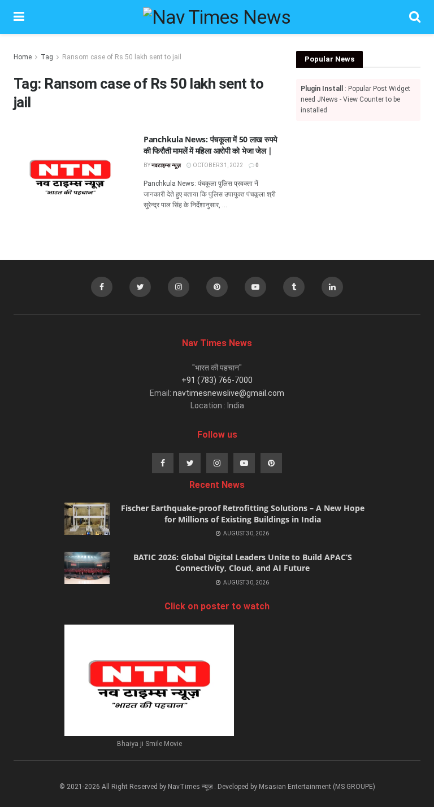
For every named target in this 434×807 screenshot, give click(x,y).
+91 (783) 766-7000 (217, 380)
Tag (47, 57)
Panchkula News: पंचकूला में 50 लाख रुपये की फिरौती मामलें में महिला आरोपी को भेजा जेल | (210, 145)
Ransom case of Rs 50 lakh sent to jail (121, 57)
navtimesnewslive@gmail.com (228, 393)
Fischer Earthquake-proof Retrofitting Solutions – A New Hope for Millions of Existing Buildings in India (242, 514)
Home (23, 57)
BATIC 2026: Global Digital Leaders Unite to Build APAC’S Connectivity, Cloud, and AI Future (242, 563)
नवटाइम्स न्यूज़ (166, 165)
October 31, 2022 (217, 165)
